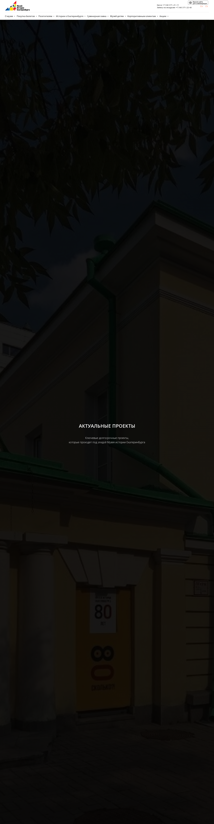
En (201, 6)
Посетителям (45, 16)
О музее (9, 16)
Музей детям (117, 16)
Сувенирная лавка (97, 16)
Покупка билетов (26, 16)
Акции (163, 16)
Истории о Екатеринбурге (70, 16)
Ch (206, 6)
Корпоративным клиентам (141, 16)
